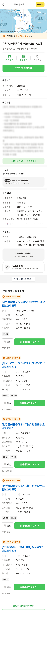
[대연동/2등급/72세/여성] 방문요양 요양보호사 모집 (23, 303)
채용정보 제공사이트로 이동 (23, 279)
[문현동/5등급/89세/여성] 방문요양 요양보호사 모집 (23, 548)
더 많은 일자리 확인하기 (23, 606)
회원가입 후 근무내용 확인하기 (23, 161)
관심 (9, 341)
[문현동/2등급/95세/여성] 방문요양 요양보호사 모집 (23, 487)
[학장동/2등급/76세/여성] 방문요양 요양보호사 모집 (23, 365)
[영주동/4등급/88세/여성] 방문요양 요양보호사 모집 (23, 426)
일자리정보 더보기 (28, 341)
